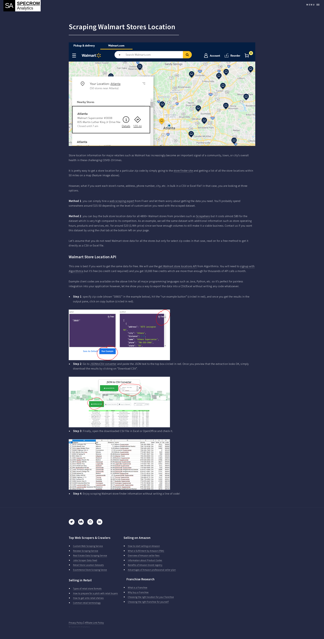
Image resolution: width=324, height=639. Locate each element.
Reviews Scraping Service (85, 550)
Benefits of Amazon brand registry (145, 565)
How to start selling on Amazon (144, 546)
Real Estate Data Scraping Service (90, 555)
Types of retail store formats (87, 588)
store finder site (183, 170)
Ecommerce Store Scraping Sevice (90, 569)
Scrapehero (203, 216)
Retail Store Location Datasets (88, 565)
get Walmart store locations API (177, 266)
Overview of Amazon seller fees (143, 555)
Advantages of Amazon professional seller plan (152, 569)
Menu (310, 4)
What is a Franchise (137, 587)
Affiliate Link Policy (94, 622)
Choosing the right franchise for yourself (148, 601)
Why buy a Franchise (138, 592)
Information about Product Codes (145, 560)
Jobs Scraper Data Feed (85, 560)
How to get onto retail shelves (88, 598)
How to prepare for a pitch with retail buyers (95, 593)
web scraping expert (121, 201)
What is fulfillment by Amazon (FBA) (146, 550)
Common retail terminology (87, 602)
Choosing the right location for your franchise (151, 596)
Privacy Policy (76, 622)
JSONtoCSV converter (103, 364)
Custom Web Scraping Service (88, 546)
